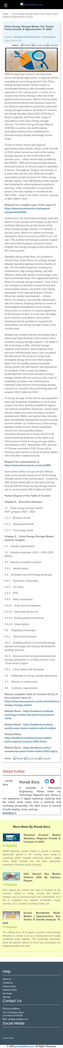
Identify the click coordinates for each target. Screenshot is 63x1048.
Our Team (7, 993)
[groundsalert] (6, 1032)
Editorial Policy (10, 990)
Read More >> (9, 813)
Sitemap (6, 997)
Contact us (8, 983)
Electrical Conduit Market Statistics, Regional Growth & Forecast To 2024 (42, 838)
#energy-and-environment (27, 37)
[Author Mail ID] (52, 782)
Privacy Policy (9, 986)
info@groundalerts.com (18, 1019)
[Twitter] (47, 782)
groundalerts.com (24, 1046)
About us (7, 979)
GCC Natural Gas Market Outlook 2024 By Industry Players (42, 877)
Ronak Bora (49, 37)
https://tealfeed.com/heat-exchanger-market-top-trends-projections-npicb (30, 715)
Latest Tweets (8, 1038)
